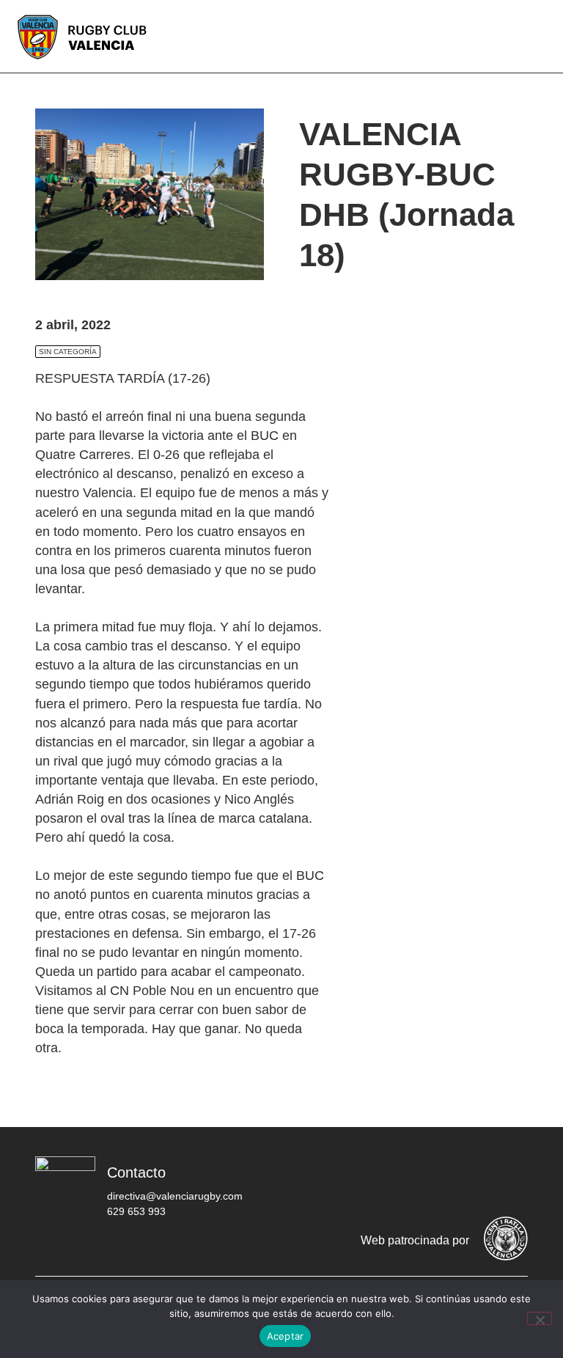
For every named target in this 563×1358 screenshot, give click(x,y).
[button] (541, 36)
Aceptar (285, 1336)
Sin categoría (68, 352)
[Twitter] (377, 1180)
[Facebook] (333, 1180)
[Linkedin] (509, 1180)
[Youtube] (465, 1180)
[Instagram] (421, 1180)
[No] (539, 1318)
